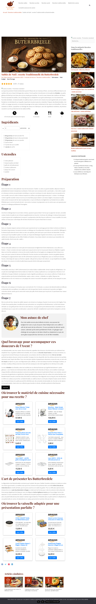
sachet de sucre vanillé (12, 145)
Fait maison (55, 77)
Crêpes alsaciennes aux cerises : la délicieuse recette (12, 590)
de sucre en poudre (14, 140)
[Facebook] (2, 564)
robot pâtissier (9, 161)
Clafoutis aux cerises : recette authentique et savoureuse (32, 590)
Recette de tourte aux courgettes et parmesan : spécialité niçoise (53, 590)
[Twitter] (5, 564)
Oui (38, 601)
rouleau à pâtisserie (10, 167)
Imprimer (5, 387)
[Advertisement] (48, 25)
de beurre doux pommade (16, 138)
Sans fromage (11, 79)
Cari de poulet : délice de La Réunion (80, 69)
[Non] (94, 601)
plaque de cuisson (10, 170)
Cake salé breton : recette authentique (81, 111)
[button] (89, 5)
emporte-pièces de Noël (11, 163)
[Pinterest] (9, 564)
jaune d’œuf (8, 142)
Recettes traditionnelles (43, 77)
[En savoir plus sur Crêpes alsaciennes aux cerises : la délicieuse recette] (13, 582)
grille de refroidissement (12, 165)
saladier (7, 172)
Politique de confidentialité (52, 601)
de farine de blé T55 (14, 136)
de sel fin (10, 147)
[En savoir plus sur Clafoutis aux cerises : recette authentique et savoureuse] (34, 582)
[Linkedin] (12, 564)
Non (43, 601)
